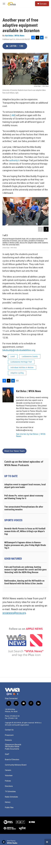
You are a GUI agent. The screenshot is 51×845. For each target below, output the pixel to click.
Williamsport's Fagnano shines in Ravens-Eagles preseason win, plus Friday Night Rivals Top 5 (25, 545)
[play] (3, 842)
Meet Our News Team (14, 451)
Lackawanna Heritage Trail (21, 362)
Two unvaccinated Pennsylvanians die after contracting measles (23, 508)
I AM (13, 115)
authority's (14, 160)
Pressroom (9, 735)
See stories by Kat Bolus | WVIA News (30, 435)
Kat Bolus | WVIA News (14, 35)
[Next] (46, 229)
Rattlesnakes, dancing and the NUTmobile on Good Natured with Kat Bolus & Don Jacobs (24, 582)
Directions (9, 786)
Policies (8, 781)
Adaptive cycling (17, 373)
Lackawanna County (30, 356)
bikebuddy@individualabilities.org (18, 350)
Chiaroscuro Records (13, 745)
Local (13, 356)
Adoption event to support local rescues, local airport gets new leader (25, 485)
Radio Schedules (11, 797)
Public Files (9, 807)
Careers (8, 770)
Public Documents (12, 749)
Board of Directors (12, 760)
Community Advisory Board (15, 765)
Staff (7, 754)
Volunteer (9, 775)
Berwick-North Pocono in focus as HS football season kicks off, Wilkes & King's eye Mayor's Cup (24, 531)
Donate (43, 4)
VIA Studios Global (12, 747)
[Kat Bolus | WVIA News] (8, 395)
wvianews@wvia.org (14, 612)
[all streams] (47, 842)
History (7, 802)
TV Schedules (10, 791)
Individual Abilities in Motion (22, 367)
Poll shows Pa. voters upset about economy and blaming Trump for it (23, 497)
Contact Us (9, 730)
